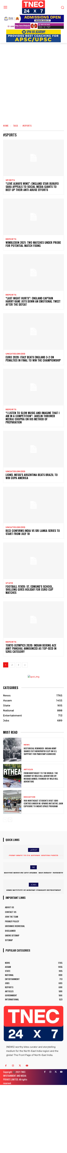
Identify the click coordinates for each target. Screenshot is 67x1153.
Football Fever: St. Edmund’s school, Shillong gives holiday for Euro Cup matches (29, 589)
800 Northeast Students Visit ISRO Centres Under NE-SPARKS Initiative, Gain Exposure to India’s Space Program (43, 803)
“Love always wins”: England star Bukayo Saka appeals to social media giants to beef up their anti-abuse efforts (32, 186)
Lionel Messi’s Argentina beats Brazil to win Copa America (32, 476)
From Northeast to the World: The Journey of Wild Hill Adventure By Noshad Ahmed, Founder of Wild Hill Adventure (41, 777)
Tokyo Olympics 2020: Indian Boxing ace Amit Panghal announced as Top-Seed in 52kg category (31, 648)
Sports (10, 180)
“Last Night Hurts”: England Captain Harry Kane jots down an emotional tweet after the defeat (33, 301)
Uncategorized (15, 354)
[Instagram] (13, 1065)
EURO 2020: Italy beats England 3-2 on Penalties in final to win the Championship (33, 358)
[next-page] (25, 664)
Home (6, 125)
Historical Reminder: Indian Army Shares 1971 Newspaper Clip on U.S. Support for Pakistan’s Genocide (40, 751)
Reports (11, 239)
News (27, 745)
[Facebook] (6, 1065)
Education (29, 797)
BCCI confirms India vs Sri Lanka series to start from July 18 (33, 532)
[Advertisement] (33, 86)
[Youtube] (27, 1065)
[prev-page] (5, 820)
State (9, 583)
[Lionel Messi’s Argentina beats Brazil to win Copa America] (33, 449)
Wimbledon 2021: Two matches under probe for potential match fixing (33, 244)
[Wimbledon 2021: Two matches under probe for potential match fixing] (33, 217)
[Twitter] (20, 1065)
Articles (28, 769)
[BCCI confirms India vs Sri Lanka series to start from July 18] (33, 505)
